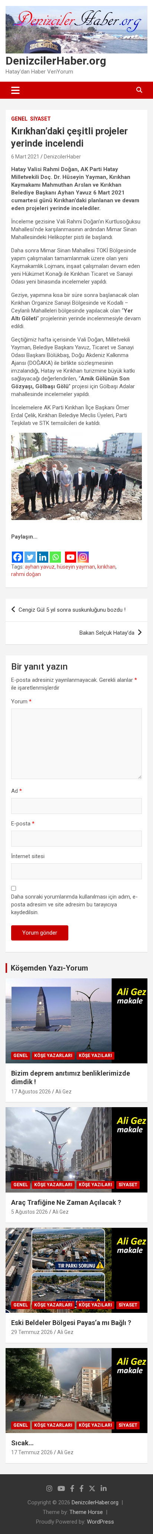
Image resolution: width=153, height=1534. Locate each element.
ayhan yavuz (40, 567)
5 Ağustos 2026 (29, 1212)
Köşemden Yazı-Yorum (49, 968)
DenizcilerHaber (62, 157)
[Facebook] (17, 552)
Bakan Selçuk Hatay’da (106, 632)
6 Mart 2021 (25, 157)
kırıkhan (106, 567)
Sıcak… (22, 1443)
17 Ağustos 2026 (31, 1092)
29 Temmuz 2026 (32, 1332)
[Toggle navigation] (15, 90)
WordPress (100, 1521)
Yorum (21, 701)
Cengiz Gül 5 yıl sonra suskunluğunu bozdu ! (72, 609)
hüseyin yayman (76, 567)
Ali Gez (63, 1092)
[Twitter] (30, 552)
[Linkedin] (42, 552)
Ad (16, 791)
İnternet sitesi (28, 856)
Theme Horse (86, 1512)
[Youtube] (70, 552)
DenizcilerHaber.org (56, 60)
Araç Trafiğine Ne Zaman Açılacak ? (66, 1202)
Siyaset (40, 119)
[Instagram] (83, 552)
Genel (19, 119)
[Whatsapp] (55, 552)
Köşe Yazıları (95, 1055)
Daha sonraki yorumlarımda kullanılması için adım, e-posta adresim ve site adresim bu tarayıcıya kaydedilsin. (74, 904)
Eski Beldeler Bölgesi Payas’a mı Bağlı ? (71, 1323)
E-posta (23, 823)
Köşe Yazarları (53, 1055)
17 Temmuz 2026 (32, 1452)
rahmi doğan (26, 574)
